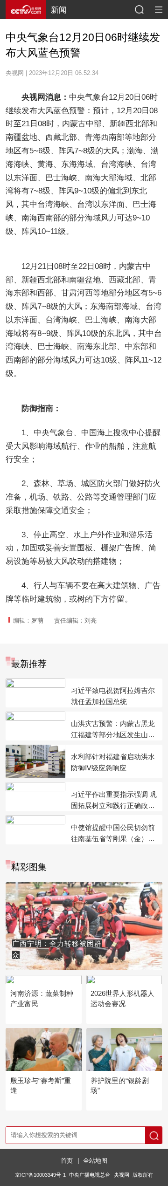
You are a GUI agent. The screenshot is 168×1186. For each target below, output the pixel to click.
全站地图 (95, 1160)
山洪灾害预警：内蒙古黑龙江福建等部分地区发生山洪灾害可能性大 (113, 730)
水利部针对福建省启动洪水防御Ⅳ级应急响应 (113, 762)
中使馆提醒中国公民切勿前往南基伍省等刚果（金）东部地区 (113, 833)
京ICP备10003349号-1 (40, 1175)
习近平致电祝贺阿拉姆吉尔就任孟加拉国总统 (113, 696)
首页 (67, 1160)
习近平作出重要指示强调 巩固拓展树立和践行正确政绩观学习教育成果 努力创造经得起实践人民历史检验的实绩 (114, 800)
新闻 (59, 9)
